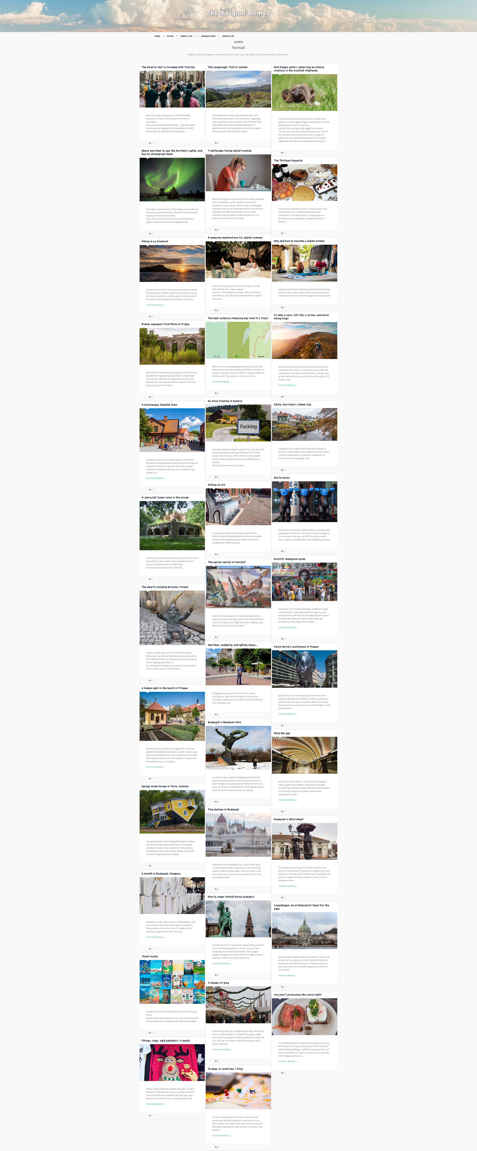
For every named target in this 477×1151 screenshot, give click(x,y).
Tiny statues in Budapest (223, 809)
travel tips (186, 36)
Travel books (150, 956)
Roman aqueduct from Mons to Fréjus (166, 324)
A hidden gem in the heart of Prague (165, 688)
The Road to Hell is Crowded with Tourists (168, 67)
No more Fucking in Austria (225, 401)
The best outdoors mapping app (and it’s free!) (238, 318)
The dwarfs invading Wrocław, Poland (165, 587)
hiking (170, 36)
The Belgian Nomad (238, 13)
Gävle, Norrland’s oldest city (292, 404)
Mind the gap (282, 733)
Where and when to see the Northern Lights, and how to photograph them (172, 152)
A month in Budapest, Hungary (161, 873)
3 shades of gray (218, 983)
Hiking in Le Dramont (155, 241)
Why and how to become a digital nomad (299, 241)
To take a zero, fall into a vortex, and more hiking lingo (301, 316)
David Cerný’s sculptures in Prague (296, 646)
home (157, 36)
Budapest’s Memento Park (224, 722)
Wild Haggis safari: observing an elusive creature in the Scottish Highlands (299, 68)
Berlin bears (282, 477)
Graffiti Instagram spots (289, 559)
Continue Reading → (156, 305)
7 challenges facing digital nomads (230, 150)
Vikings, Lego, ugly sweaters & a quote (166, 1040)
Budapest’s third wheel (288, 819)
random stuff (208, 36)
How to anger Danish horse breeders (231, 896)
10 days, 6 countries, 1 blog (225, 1069)
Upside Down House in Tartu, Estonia (165, 786)
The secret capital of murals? (227, 562)
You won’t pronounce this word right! (298, 994)
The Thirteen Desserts (288, 160)
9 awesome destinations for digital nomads (235, 237)
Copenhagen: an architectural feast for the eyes (301, 907)
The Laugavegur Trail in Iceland (228, 67)
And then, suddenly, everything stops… (233, 645)
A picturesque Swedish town (159, 404)
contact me (228, 36)
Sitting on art (216, 485)
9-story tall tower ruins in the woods (165, 497)
